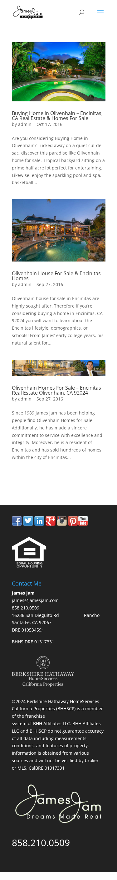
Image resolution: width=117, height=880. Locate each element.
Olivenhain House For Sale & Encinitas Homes (56, 276)
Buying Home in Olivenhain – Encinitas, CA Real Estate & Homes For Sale (57, 116)
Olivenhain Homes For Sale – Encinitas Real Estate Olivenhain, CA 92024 (56, 390)
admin (25, 124)
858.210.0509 (41, 478)
